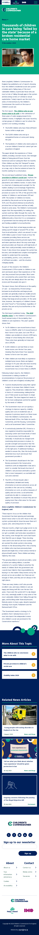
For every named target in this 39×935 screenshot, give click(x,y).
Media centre (27, 872)
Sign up (28, 853)
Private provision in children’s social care (17, 176)
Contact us (27, 867)
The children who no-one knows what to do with (17, 112)
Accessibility (8, 885)
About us (7, 867)
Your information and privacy (8, 874)
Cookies (6, 881)
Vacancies (26, 876)
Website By (14, 930)
